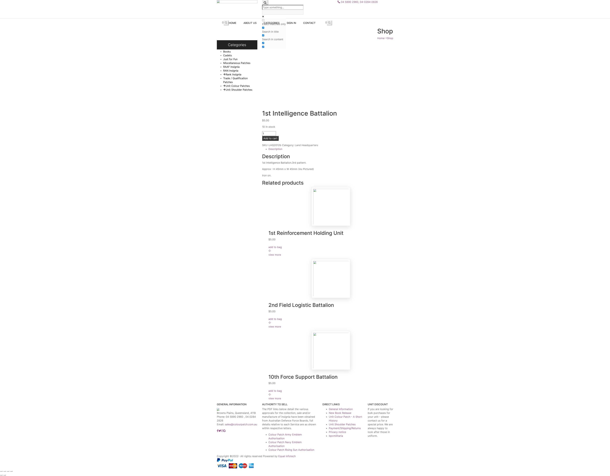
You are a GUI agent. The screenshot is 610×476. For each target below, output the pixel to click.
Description (275, 149)
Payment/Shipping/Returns (345, 428)
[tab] (330, 149)
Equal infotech (287, 456)
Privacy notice (337, 432)
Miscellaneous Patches (236, 63)
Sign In (291, 22)
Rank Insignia (233, 74)
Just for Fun (230, 59)
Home (232, 22)
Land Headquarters (306, 145)
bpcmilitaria (336, 435)
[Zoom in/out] (11, 471)
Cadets (227, 55)
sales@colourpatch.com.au (241, 424)
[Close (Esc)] (1, 471)
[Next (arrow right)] (4, 475)
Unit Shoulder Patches (239, 89)
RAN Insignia (230, 70)
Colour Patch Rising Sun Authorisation (291, 449)
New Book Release (340, 412)
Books (227, 51)
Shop (390, 38)
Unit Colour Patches (238, 85)
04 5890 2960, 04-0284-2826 (359, 1)
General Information (341, 409)
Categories (272, 22)
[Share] (4, 471)
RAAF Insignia (231, 66)
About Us (250, 22)
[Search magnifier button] (265, 2)
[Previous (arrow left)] (1, 475)
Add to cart (270, 138)
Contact (309, 22)
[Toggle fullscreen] (8, 471)
